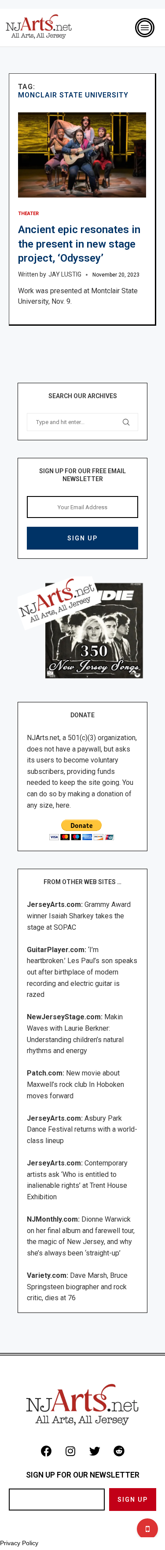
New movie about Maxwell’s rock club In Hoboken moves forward (75, 1084)
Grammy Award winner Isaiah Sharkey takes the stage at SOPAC (79, 915)
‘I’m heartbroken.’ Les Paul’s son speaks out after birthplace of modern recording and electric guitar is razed (82, 972)
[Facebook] (46, 1451)
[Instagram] (70, 1451)
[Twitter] (95, 1451)
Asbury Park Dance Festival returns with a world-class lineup (82, 1129)
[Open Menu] (144, 27)
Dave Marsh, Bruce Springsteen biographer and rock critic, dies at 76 (77, 1286)
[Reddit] (119, 1451)
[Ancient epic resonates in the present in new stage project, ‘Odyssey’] (82, 155)
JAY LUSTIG (64, 274)
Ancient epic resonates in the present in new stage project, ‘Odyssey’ (79, 243)
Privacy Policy (19, 1542)
